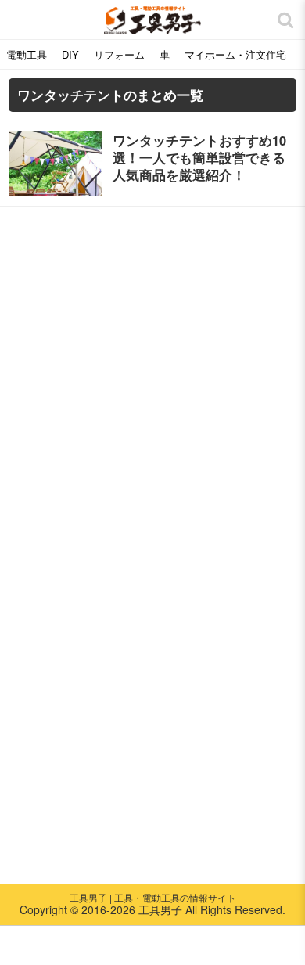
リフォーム (119, 54)
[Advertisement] (152, 363)
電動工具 (26, 54)
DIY (70, 54)
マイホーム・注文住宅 (235, 54)
